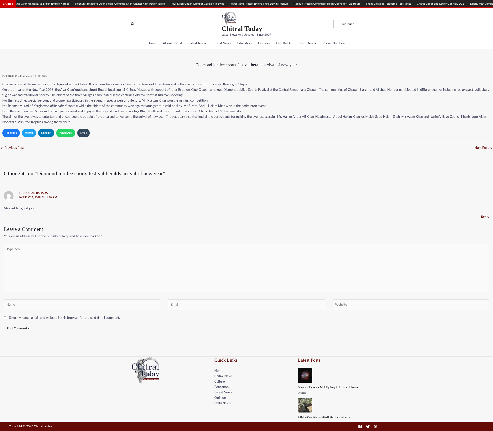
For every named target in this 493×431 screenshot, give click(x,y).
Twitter (29, 133)
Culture (219, 381)
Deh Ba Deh (284, 43)
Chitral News (222, 43)
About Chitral (172, 43)
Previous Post (12, 147)
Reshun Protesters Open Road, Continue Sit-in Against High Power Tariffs (100, 3)
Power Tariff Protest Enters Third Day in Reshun (239, 3)
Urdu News (308, 43)
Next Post (484, 147)
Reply (485, 217)
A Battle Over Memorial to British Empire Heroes (324, 417)
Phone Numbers (334, 43)
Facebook (11, 133)
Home (152, 43)
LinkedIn (46, 133)
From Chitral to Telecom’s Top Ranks (368, 3)
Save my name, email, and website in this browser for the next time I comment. (64, 317)
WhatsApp (65, 133)
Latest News (197, 43)
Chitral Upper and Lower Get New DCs (420, 3)
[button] (132, 24)
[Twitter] (368, 426)
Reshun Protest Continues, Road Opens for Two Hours (307, 3)
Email (83, 133)
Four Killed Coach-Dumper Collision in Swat (177, 3)
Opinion (264, 43)
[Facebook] (360, 426)
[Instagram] (375, 426)
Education (244, 43)
